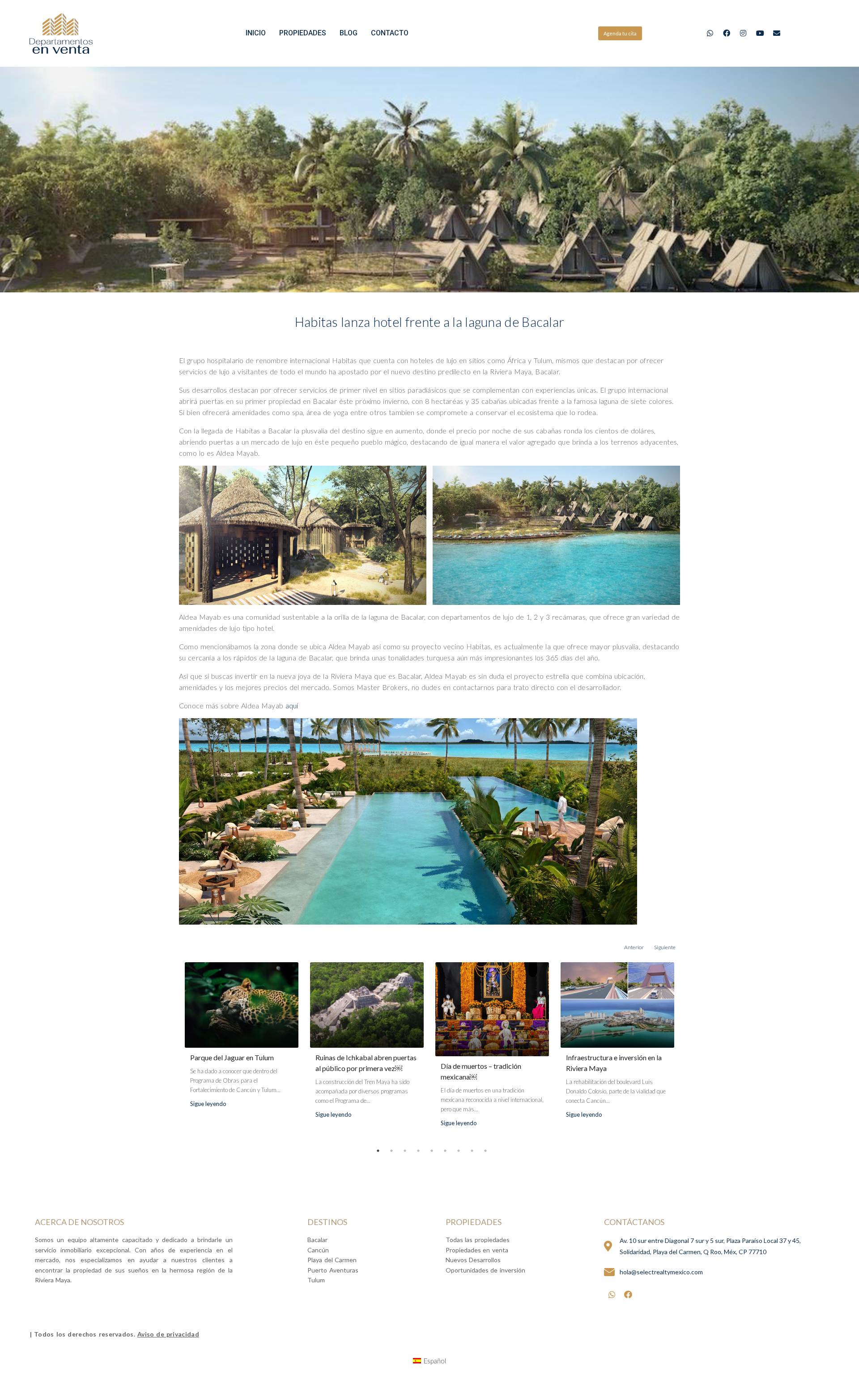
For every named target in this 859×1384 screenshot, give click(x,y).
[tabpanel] (241, 1042)
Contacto (389, 33)
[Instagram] (743, 33)
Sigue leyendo (208, 1103)
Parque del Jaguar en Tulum (232, 1057)
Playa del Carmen (332, 1260)
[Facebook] (727, 33)
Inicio (256, 33)
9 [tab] (485, 1150)
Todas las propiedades (478, 1239)
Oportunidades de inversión (485, 1270)
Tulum (316, 1280)
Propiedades (302, 33)
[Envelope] (776, 33)
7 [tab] (458, 1150)
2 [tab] (391, 1150)
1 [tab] (378, 1150)
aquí (291, 705)
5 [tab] (431, 1150)
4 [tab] (418, 1150)
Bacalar (317, 1239)
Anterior (634, 947)
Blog (348, 33)
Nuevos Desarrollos (473, 1260)
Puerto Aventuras (332, 1270)
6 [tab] (445, 1150)
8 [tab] (472, 1150)
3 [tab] (404, 1150)
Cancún (318, 1250)
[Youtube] (760, 33)
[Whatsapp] (710, 33)
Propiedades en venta (477, 1250)
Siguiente (665, 947)
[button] (620, 33)
